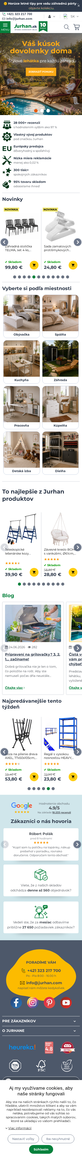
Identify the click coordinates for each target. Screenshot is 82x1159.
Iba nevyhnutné (58, 1139)
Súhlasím (41, 1149)
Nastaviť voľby (23, 1139)
